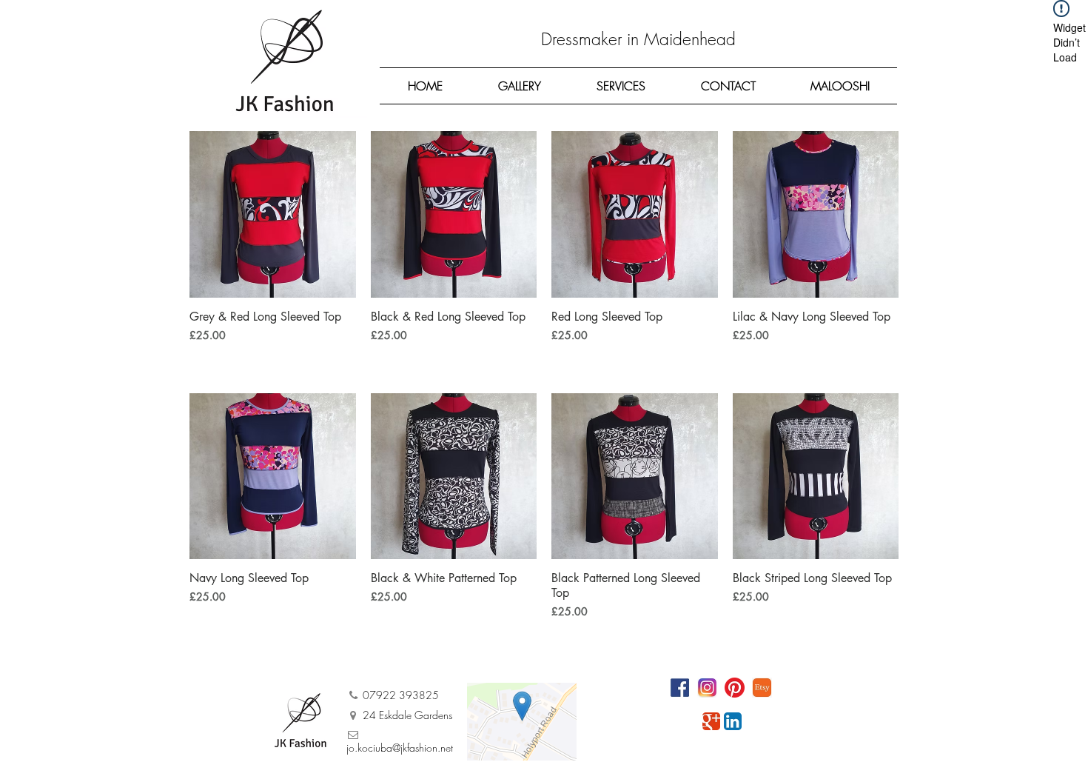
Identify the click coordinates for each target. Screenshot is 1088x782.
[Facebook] (680, 688)
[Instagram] (707, 688)
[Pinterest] (735, 688)
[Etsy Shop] (762, 688)
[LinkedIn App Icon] (733, 721)
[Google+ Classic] (711, 721)
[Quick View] (272, 214)
